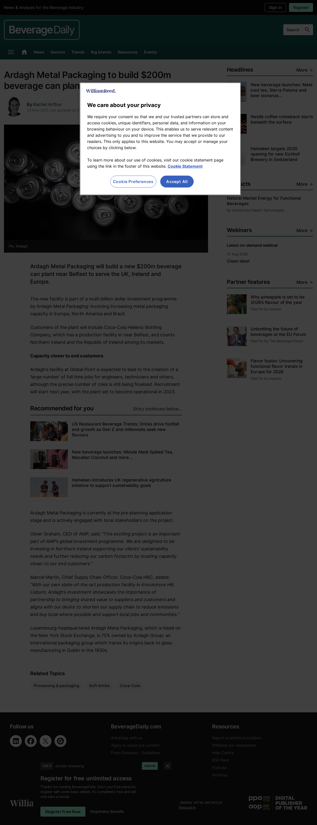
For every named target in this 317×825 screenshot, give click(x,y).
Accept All (177, 181)
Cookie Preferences (133, 181)
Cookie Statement (185, 166)
